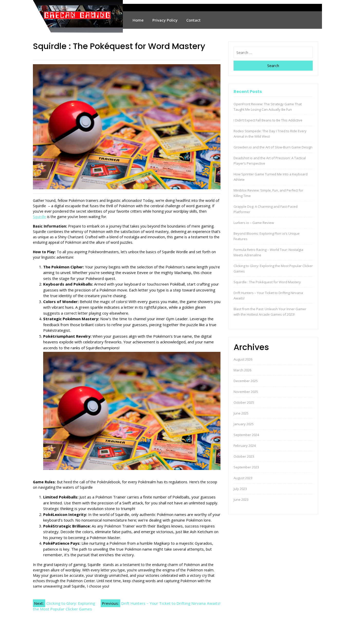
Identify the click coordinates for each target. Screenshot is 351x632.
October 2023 (244, 456)
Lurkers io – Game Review (254, 222)
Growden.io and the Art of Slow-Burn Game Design (273, 147)
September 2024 (246, 434)
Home (138, 20)
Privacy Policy (165, 20)
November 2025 (246, 391)
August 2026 (243, 359)
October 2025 (244, 402)
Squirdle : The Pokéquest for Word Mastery (267, 282)
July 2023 (240, 488)
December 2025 (246, 381)
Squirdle (39, 216)
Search (273, 65)
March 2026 (242, 370)
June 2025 (241, 413)
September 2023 (246, 467)
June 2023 (241, 499)
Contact (193, 20)
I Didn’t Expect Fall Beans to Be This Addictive (268, 120)
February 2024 (245, 445)
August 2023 (243, 478)
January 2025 (244, 424)
